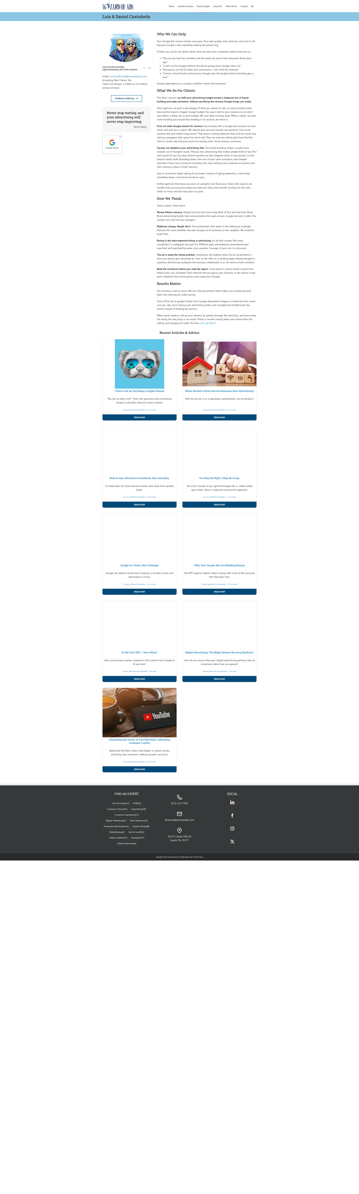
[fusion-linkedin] (150, 68)
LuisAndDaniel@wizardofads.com (128, 76)
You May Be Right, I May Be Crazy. (219, 800)
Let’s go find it (208, 323)
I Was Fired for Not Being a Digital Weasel (139, 552)
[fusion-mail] (144, 68)
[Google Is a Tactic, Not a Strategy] (140, 838)
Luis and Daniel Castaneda (135, 571)
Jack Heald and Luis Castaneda (215, 1068)
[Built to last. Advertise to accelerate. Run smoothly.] (140, 589)
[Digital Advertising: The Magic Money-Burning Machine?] (219, 1086)
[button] (252, 6)
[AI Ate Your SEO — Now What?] (140, 1086)
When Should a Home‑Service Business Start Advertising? (219, 391)
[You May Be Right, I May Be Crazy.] (219, 589)
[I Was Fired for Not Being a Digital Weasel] (140, 341)
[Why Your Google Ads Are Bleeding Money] (219, 838)
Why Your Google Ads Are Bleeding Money (219, 887)
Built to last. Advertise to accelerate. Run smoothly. (139, 639)
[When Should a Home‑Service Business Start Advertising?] (219, 341)
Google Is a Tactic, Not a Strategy (139, 1049)
